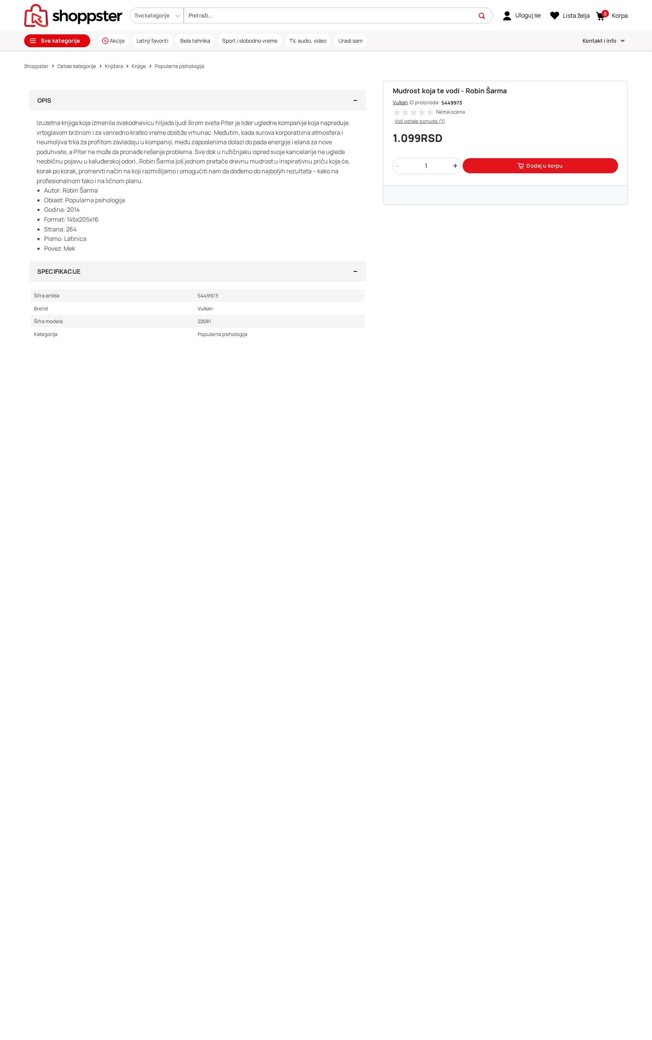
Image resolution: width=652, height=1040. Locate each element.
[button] (157, 15)
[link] (522, 15)
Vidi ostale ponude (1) (420, 121)
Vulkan (400, 102)
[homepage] (73, 15)
